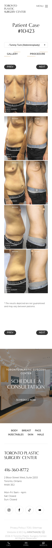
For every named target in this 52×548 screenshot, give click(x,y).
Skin (30, 435)
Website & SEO (15, 532)
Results (43, 545)
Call (9, 545)
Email (26, 545)
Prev (10, 67)
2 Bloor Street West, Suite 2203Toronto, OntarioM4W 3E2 (21, 481)
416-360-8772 (16, 469)
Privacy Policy (17, 528)
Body (14, 431)
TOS (28, 528)
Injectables (16, 435)
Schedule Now (26, 400)
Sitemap (37, 528)
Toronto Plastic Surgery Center (15, 8)
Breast (26, 431)
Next (42, 67)
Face (38, 431)
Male (40, 435)
